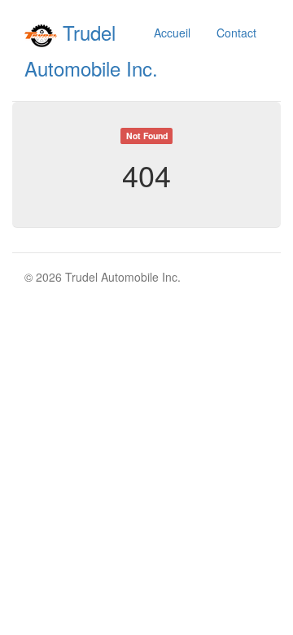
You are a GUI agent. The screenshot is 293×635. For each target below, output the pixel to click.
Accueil (172, 32)
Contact (236, 32)
